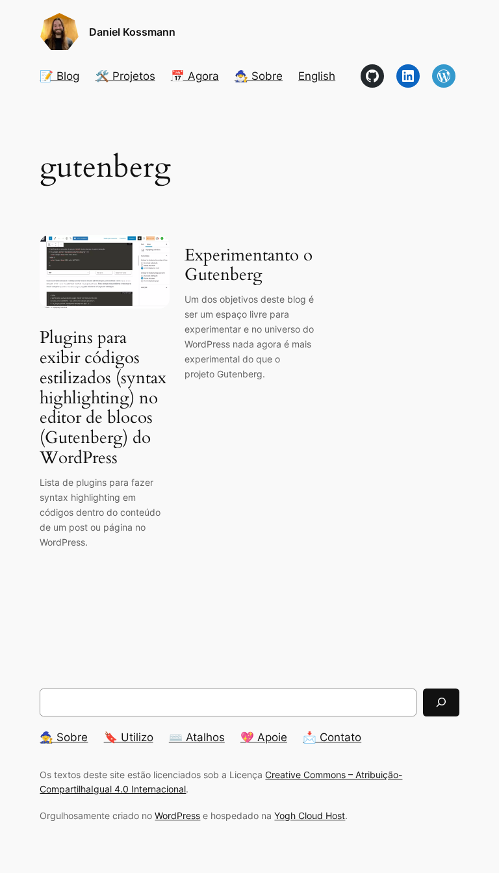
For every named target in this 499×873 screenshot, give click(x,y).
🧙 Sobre (64, 737)
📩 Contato (332, 737)
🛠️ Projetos (125, 76)
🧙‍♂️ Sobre (259, 76)
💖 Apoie (263, 737)
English (316, 76)
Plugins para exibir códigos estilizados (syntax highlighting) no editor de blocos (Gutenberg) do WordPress (103, 398)
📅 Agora (195, 76)
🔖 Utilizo (128, 737)
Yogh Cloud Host (309, 815)
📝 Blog (59, 76)
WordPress (177, 815)
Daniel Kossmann (132, 31)
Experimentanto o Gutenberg (249, 266)
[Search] (441, 702)
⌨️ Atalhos (197, 737)
